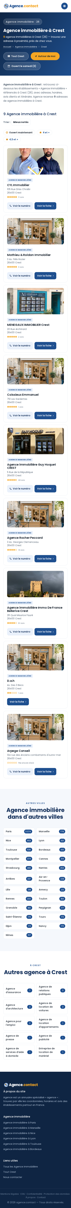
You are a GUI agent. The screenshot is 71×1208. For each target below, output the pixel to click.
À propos (31, 1197)
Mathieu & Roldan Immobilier (29, 255)
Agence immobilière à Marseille (21, 1128)
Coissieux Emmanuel (23, 395)
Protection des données (57, 1193)
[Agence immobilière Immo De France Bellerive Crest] (35, 584)
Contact (41, 1197)
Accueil (7, 46)
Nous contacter (12, 1177)
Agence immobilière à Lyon (19, 1138)
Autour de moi (46, 56)
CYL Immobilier (18, 185)
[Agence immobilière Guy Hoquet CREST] (35, 441)
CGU (22, 1193)
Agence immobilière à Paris (19, 1122)
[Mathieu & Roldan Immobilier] (35, 231)
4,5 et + (13, 139)
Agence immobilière (26, 46)
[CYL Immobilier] (35, 161)
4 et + (46, 132)
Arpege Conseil (18, 751)
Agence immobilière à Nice (19, 1133)
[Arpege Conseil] (35, 727)
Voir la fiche (44, 205)
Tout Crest (17, 56)
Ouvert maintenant (21, 132)
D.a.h (11, 681)
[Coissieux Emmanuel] (35, 371)
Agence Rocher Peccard (25, 538)
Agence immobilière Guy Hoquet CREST (31, 466)
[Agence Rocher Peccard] (35, 514)
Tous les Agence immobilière (20, 1166)
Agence (23, 6)
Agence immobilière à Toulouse (22, 1144)
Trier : (7, 122)
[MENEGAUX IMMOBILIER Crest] (35, 301)
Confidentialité (34, 1193)
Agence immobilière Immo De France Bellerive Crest (34, 609)
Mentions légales (9, 1193)
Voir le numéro (21, 205)
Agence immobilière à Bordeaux (22, 1149)
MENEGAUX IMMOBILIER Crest (28, 325)
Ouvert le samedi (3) (23, 66)
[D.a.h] (35, 657)
